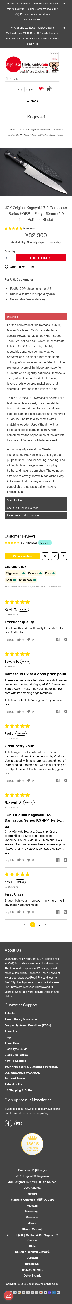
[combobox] (32, 79)
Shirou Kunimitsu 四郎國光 (32, 1252)
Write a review (22, 556)
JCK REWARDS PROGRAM (23, 1072)
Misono (32, 1223)
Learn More (32, 19)
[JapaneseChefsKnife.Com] (32, 63)
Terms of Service (15, 1078)
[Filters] (55, 556)
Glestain (32, 1205)
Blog (8, 1037)
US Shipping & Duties (19, 1090)
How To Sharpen (15, 1061)
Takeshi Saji (32, 1264)
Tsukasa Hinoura (32, 1269)
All (20, 129)
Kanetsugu (32, 1211)
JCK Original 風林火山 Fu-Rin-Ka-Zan (32, 1182)
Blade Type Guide (16, 1049)
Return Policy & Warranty (21, 1019)
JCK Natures (32, 1188)
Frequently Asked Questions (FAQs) (28, 1025)
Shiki (32, 1246)
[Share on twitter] (65, 640)
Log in (29, 89)
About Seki (12, 1043)
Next (65, 175)
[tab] (36, 317)
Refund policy (14, 1084)
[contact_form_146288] (8, 1295)
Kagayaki (36, 116)
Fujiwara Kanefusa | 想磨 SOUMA (32, 1200)
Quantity (10, 251)
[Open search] (45, 556)
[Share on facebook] (58, 640)
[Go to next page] (46, 924)
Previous (7, 175)
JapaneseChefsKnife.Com (42, 1284)
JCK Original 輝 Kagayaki (32, 1176)
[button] (14, 228)
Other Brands (32, 1275)
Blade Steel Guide (16, 1055)
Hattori (32, 1194)
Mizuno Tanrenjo (32, 1229)
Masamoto (32, 1217)
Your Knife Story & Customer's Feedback (31, 1066)
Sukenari (32, 1258)
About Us (11, 1031)
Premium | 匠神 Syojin (32, 1170)
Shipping (10, 1013)
